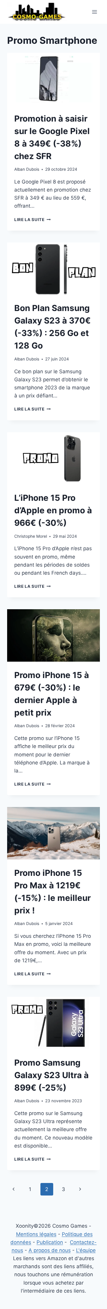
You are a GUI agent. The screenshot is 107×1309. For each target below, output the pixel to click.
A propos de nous (50, 1250)
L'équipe (86, 1250)
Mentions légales (36, 1234)
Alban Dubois (26, 169)
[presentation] (53, 79)
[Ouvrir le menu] (94, 11)
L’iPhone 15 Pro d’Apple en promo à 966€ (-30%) (53, 510)
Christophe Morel (30, 536)
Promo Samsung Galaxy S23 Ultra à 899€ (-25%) (51, 1075)
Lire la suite (32, 219)
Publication (50, 1242)
